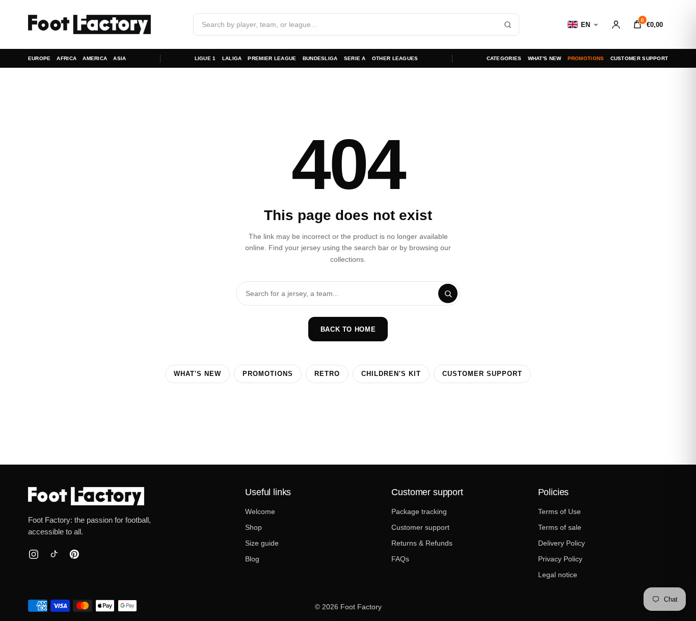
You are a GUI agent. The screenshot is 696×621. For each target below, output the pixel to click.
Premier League (272, 58)
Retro (327, 373)
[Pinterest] (74, 554)
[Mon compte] (616, 24)
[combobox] (356, 24)
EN (585, 25)
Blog (252, 559)
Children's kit (391, 373)
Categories (504, 58)
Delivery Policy (561, 543)
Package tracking (419, 511)
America (95, 58)
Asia (119, 58)
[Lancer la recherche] (507, 24)
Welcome (260, 511)
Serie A (355, 58)
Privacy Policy (560, 559)
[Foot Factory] (123, 496)
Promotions (586, 58)
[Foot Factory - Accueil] (89, 24)
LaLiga (232, 58)
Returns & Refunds (421, 543)
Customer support (639, 58)
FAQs (400, 559)
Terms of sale (559, 527)
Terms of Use (559, 511)
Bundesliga (320, 58)
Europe (39, 58)
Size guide (262, 543)
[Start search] (448, 293)
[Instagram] (33, 554)
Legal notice (557, 575)
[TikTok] (54, 554)
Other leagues (395, 58)
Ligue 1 (205, 58)
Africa (66, 58)
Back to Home (348, 329)
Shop (253, 527)
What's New (544, 58)
